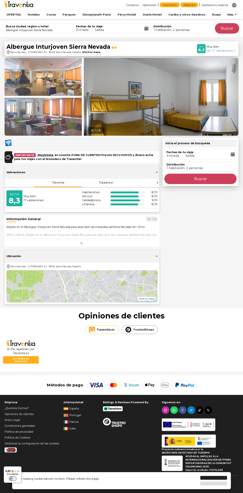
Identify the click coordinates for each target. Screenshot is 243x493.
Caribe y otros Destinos (186, 14)
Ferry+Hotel (127, 14)
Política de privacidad (19, 431)
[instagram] (166, 410)
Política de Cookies (17, 437)
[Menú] (19, 468)
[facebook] (183, 410)
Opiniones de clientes (19, 414)
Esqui (216, 14)
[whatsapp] (174, 410)
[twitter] (208, 410)
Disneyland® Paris (97, 14)
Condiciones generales (20, 426)
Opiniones (149, 5)
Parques (69, 14)
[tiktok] (200, 410)
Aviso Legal (12, 420)
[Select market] (234, 5)
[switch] (13, 478)
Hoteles (34, 14)
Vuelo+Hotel (152, 14)
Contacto (132, 5)
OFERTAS (13, 14)
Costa (51, 14)
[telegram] (191, 410)
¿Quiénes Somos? (17, 408)
